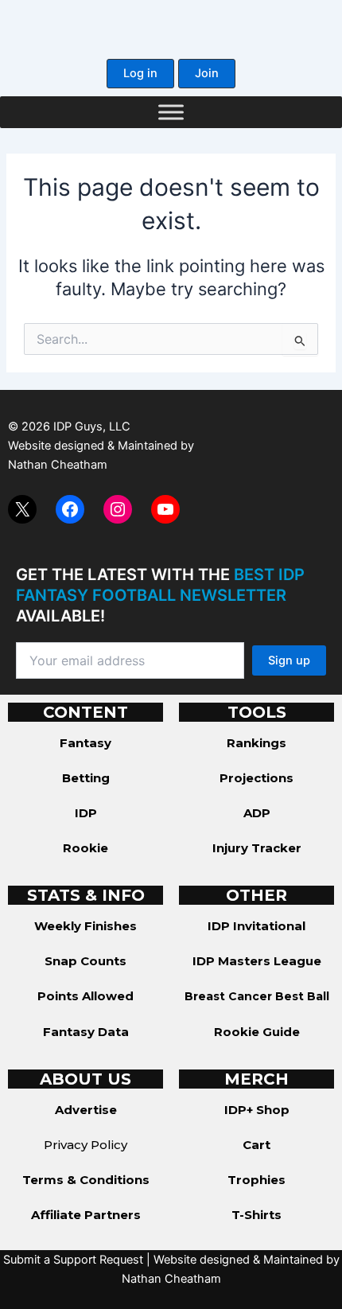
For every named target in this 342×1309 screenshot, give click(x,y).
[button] (140, 73)
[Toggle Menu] (171, 111)
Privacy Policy (85, 1144)
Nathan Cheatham (57, 465)
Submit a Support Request (73, 1260)
